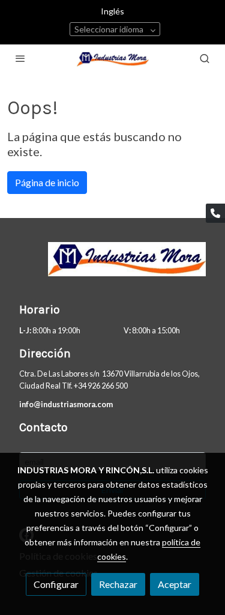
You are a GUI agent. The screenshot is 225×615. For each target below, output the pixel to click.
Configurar (56, 584)
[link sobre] (112, 266)
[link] (113, 58)
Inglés (112, 11)
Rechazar (118, 584)
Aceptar (174, 584)
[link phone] (215, 213)
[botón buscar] (204, 58)
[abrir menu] (20, 58)
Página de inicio (47, 182)
